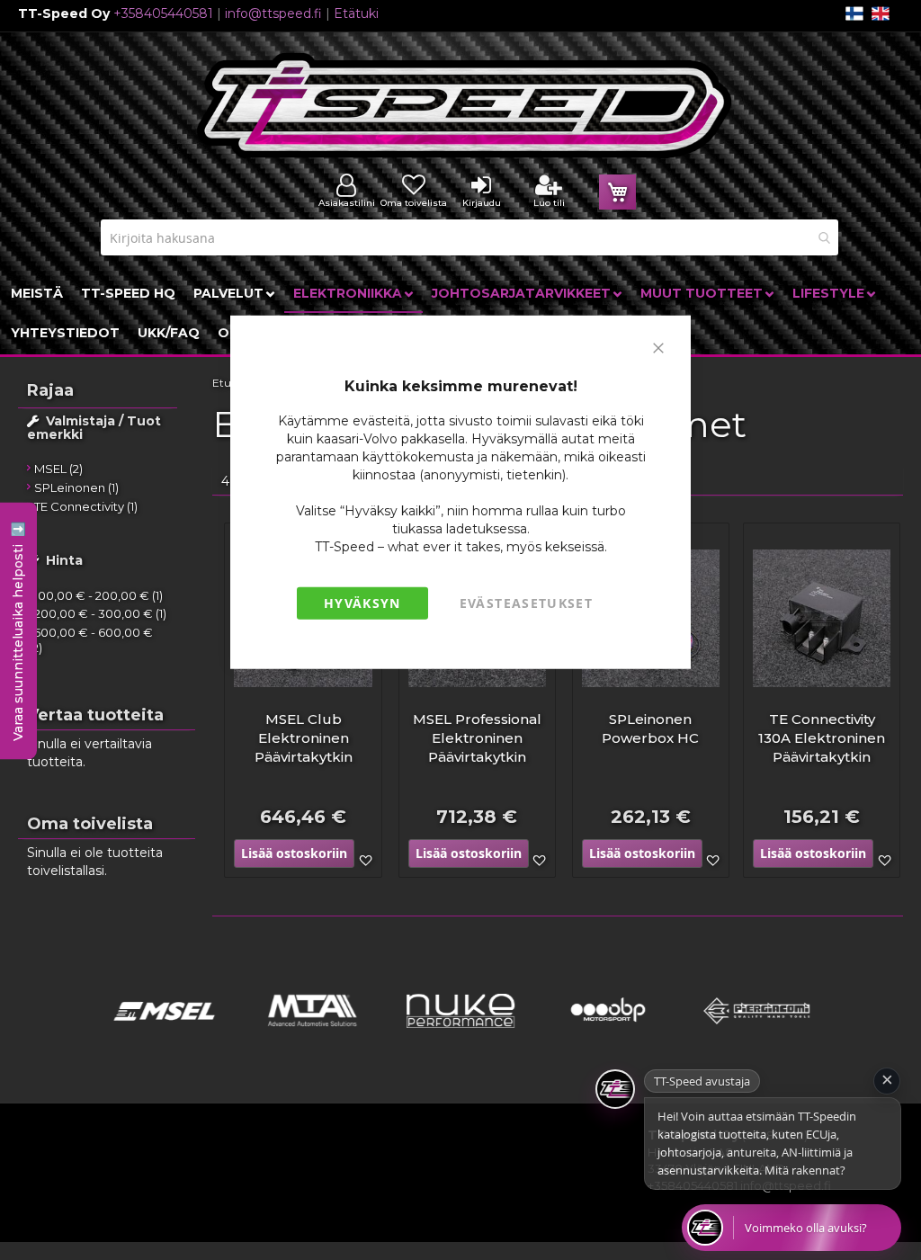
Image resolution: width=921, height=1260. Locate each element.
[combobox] (469, 237)
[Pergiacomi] (757, 1034)
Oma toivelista (413, 203)
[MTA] (312, 1034)
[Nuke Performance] (461, 1034)
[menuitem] (37, 293)
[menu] (460, 313)
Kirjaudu (481, 203)
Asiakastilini (346, 203)
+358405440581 (163, 13)
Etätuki (356, 13)
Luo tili (549, 203)
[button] (713, 861)
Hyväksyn (362, 603)
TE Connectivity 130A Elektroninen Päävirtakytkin (821, 738)
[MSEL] (164, 1034)
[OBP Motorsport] (608, 1034)
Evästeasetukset (526, 603)
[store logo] (465, 105)
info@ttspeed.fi (273, 13)
